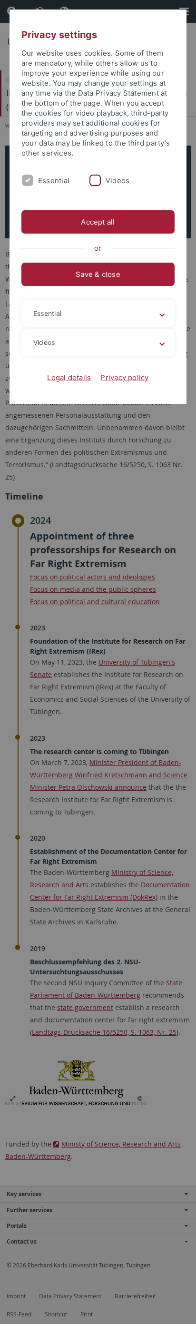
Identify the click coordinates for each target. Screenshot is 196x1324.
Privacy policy (124, 377)
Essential (53, 180)
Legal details (69, 377)
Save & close (98, 274)
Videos (117, 180)
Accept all (98, 221)
